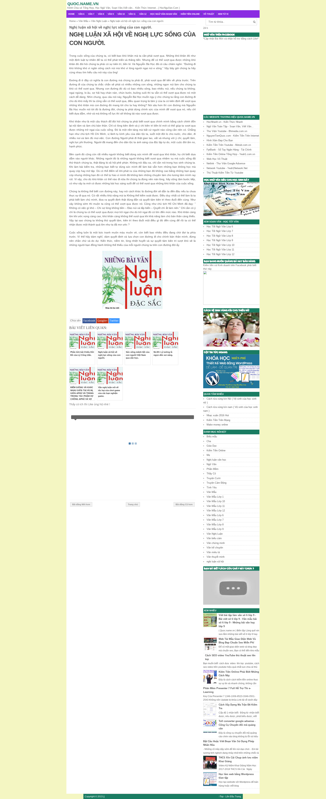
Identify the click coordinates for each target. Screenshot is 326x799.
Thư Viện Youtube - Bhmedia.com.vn (227, 131)
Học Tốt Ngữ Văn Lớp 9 (220, 240)
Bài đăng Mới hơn (81, 504)
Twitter (114, 320)
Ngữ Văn (211, 464)
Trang (238, 796)
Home (71, 14)
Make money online (217, 424)
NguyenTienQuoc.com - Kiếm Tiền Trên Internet (233, 135)
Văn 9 (111, 14)
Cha (209, 441)
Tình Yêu (212, 487)
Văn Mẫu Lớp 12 (216, 510)
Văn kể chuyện (215, 547)
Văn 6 (81, 14)
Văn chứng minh (216, 543)
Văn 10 (121, 14)
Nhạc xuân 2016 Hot (218, 415)
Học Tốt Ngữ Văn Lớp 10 (220, 245)
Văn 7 (91, 14)
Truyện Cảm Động (216, 482)
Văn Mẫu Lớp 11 (216, 506)
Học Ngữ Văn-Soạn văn (163, 14)
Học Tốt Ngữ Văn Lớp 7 (220, 231)
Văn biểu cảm (214, 538)
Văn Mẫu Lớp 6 (215, 515)
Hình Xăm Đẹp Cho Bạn (220, 140)
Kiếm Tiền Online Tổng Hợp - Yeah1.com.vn (231, 154)
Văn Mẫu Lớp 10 (216, 501)
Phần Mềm (212, 469)
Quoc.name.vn (82, 4)
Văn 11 (131, 14)
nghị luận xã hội (215, 561)
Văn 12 (142, 14)
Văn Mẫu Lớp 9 (215, 529)
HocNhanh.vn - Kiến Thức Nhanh (225, 121)
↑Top (221, 796)
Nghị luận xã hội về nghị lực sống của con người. (109, 355)
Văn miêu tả (213, 552)
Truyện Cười (214, 478)
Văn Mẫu (211, 492)
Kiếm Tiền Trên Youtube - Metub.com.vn (229, 145)
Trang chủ (133, 504)
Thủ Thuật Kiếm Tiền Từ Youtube (225, 172)
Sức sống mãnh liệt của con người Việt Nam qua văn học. (137, 355)
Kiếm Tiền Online (190, 14)
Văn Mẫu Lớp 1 (215, 496)
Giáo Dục (212, 445)
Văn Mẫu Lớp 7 (215, 519)
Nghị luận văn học (216, 459)
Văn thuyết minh (216, 556)
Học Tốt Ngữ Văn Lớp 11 (220, 249)
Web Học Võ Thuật (217, 158)
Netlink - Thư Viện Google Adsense (226, 163)
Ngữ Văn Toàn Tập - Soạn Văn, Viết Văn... (230, 126)
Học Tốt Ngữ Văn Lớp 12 (220, 254)
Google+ (102, 320)
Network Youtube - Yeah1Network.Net (227, 168)
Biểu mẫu (212, 436)
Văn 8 (101, 14)
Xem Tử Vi (223, 14)
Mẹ (208, 455)
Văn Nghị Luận (215, 533)
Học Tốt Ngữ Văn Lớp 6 (220, 226)
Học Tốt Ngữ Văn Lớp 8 (220, 235)
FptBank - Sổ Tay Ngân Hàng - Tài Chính (229, 149)
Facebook (89, 320)
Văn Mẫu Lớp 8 (215, 524)
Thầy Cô (211, 473)
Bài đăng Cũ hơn (184, 504)
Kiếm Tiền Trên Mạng (218, 420)
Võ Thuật (208, 14)
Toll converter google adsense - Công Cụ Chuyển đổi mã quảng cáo (237, 725)
